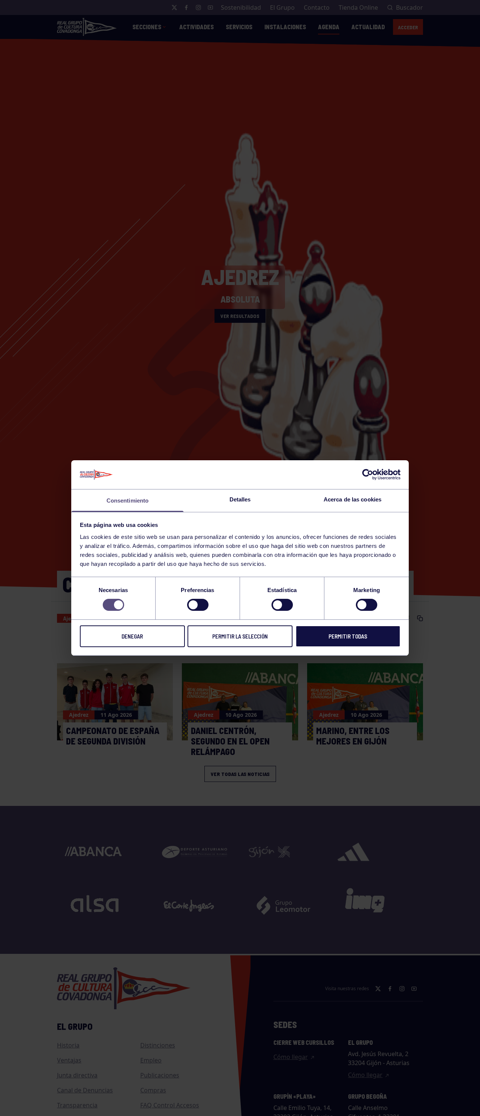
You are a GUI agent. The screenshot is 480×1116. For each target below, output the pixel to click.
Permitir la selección (240, 636)
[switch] (197, 605)
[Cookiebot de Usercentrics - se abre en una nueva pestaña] (367, 474)
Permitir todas (347, 636)
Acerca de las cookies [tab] (352, 499)
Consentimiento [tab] (127, 500)
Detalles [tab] (240, 499)
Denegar (132, 636)
